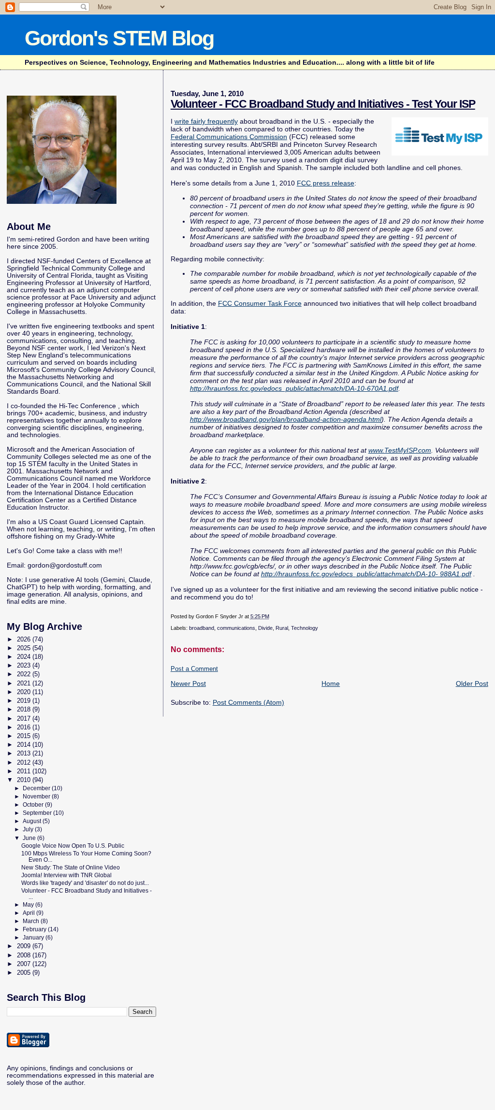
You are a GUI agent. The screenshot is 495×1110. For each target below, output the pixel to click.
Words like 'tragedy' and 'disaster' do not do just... (85, 883)
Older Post (472, 683)
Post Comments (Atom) (248, 702)
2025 (24, 648)
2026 (24, 639)
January (34, 937)
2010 (24, 779)
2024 (24, 656)
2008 (24, 955)
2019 (24, 700)
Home (330, 683)
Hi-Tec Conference (87, 406)
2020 (24, 692)
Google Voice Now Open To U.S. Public (72, 845)
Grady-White (95, 536)
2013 (24, 753)
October (34, 804)
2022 (24, 674)
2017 (24, 718)
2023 (24, 665)
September (38, 813)
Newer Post (188, 683)
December (37, 788)
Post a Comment (194, 669)
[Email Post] (271, 616)
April (29, 913)
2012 (24, 762)
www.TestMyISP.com (399, 450)
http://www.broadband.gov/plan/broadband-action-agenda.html (285, 419)
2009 (24, 946)
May (29, 904)
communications (236, 628)
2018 (24, 709)
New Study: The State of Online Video (70, 867)
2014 (24, 744)
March (32, 921)
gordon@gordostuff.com (65, 565)
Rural (282, 628)
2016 (24, 727)
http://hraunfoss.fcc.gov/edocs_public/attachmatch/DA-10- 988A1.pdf (366, 574)
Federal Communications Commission (229, 137)
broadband (201, 628)
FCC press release (325, 183)
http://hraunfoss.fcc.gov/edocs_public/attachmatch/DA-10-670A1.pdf (294, 388)
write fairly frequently (206, 121)
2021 (24, 683)
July (29, 829)
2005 (24, 972)
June (30, 838)
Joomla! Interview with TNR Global (66, 875)
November (37, 796)
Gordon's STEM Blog (119, 38)
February (35, 929)
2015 (24, 736)
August (33, 821)
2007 (24, 964)
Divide (265, 628)
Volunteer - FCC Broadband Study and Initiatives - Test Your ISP (323, 104)
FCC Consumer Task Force (260, 303)
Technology (304, 628)
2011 (24, 771)
